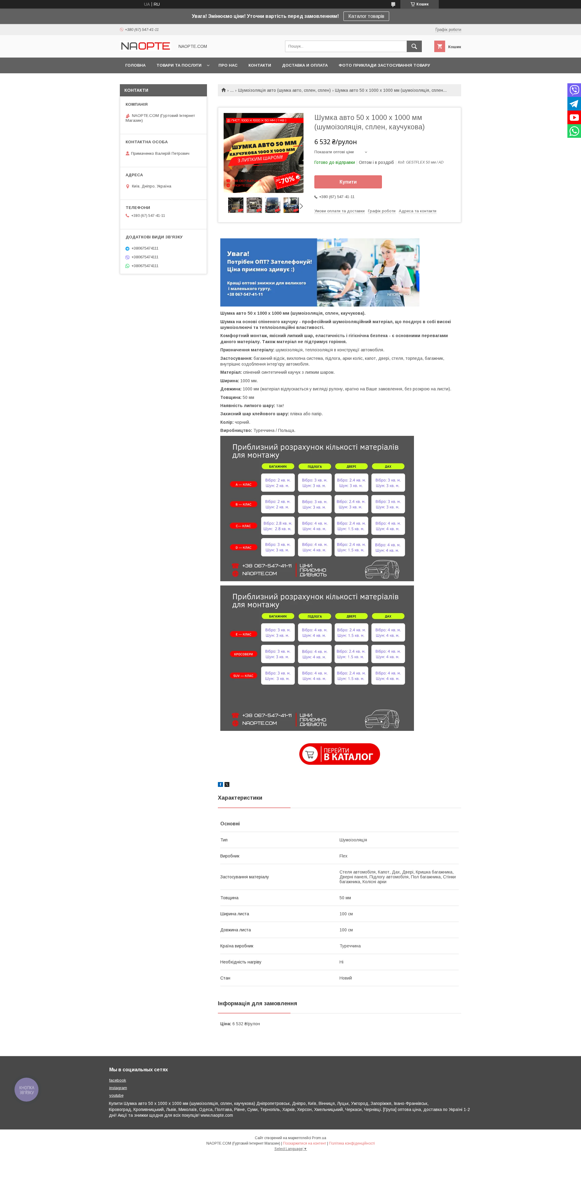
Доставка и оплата (305, 65)
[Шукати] (414, 46)
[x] (227, 785)
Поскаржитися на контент (304, 1143)
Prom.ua (319, 1138)
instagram (118, 1088)
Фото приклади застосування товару (384, 65)
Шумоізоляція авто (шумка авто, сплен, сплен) (284, 90)
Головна (135, 65)
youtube (116, 1095)
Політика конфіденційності (352, 1143)
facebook (117, 1080)
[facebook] (220, 785)
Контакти (259, 65)
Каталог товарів (366, 16)
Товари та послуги (179, 65)
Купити (348, 181)
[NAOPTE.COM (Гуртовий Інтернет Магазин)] (145, 49)
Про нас (228, 65)
